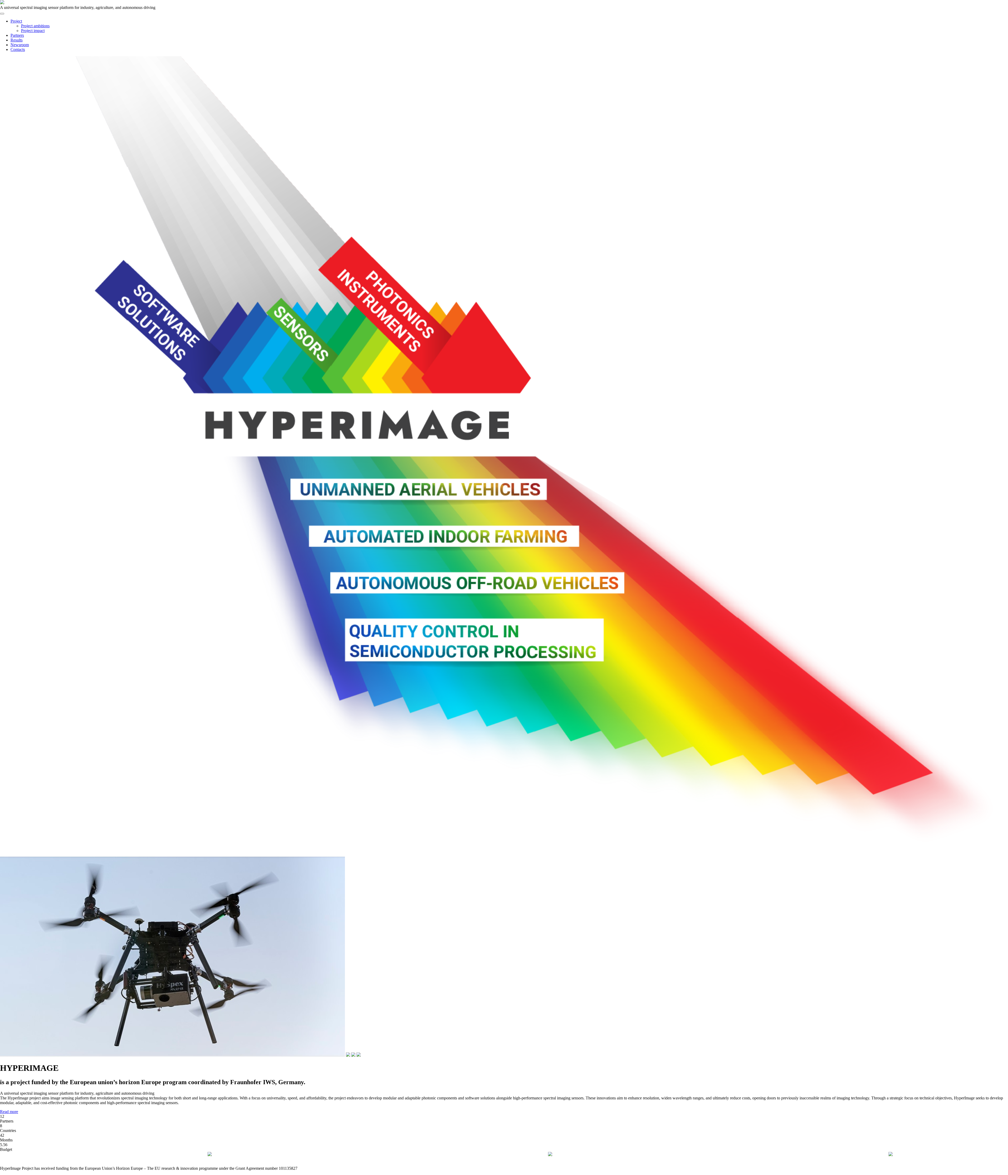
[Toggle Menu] (2, 13)
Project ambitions (35, 26)
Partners (17, 35)
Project (16, 21)
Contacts (17, 49)
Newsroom (19, 45)
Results (16, 40)
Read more (9, 1111)
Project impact (33, 30)
